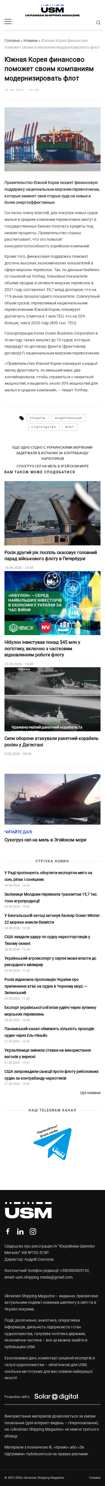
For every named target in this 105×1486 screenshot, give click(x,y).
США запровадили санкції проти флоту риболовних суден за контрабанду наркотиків (51, 1074)
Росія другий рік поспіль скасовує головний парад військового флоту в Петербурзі (50, 555)
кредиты (38, 418)
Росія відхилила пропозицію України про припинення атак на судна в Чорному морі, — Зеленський (45, 986)
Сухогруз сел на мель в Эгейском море (53, 466)
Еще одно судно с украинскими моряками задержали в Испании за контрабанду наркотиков (52, 453)
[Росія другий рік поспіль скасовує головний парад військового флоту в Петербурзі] (52, 513)
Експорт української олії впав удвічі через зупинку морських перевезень (50, 1010)
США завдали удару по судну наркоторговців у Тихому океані (47, 940)
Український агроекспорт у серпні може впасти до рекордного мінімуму (50, 961)
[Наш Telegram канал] (52, 1143)
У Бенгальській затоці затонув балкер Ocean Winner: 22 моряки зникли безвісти (52, 918)
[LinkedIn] (20, 1231)
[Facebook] (7, 1231)
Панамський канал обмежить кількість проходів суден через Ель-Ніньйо (49, 1032)
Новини (31, 40)
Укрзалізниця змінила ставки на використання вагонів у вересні (47, 1053)
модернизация (68, 418)
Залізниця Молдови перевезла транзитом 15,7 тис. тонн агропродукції (51, 897)
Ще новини (90, 1092)
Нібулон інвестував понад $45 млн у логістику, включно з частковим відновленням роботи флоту (42, 648)
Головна (12, 40)
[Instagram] (33, 1231)
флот (69, 427)
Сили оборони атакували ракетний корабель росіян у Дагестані (51, 741)
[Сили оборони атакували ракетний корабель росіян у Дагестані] (52, 699)
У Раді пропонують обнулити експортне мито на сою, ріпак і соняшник (48, 876)
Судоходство (43, 427)
